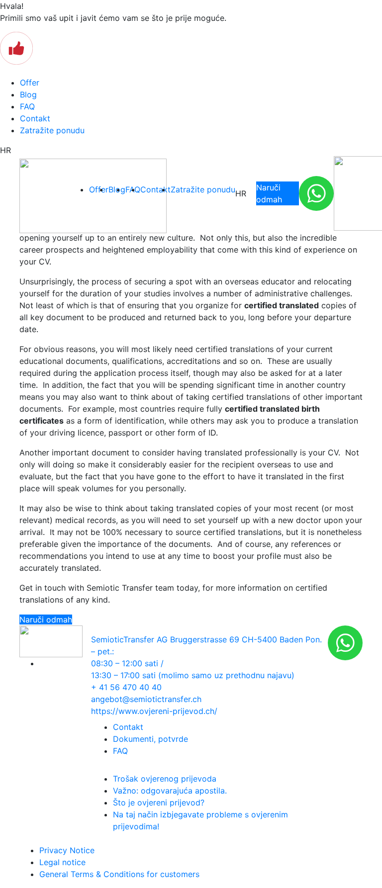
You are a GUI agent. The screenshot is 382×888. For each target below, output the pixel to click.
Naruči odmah (269, 193)
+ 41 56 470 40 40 (126, 687)
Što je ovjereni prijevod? (158, 802)
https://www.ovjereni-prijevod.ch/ (154, 711)
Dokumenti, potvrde (150, 739)
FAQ (27, 106)
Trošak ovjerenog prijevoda (164, 779)
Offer (29, 83)
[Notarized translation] (44, 196)
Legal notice (62, 862)
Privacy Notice (67, 850)
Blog (28, 94)
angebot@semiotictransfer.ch (146, 699)
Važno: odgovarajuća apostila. (170, 791)
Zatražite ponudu (52, 130)
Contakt (35, 118)
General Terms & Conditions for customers (119, 874)
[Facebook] (42, 663)
